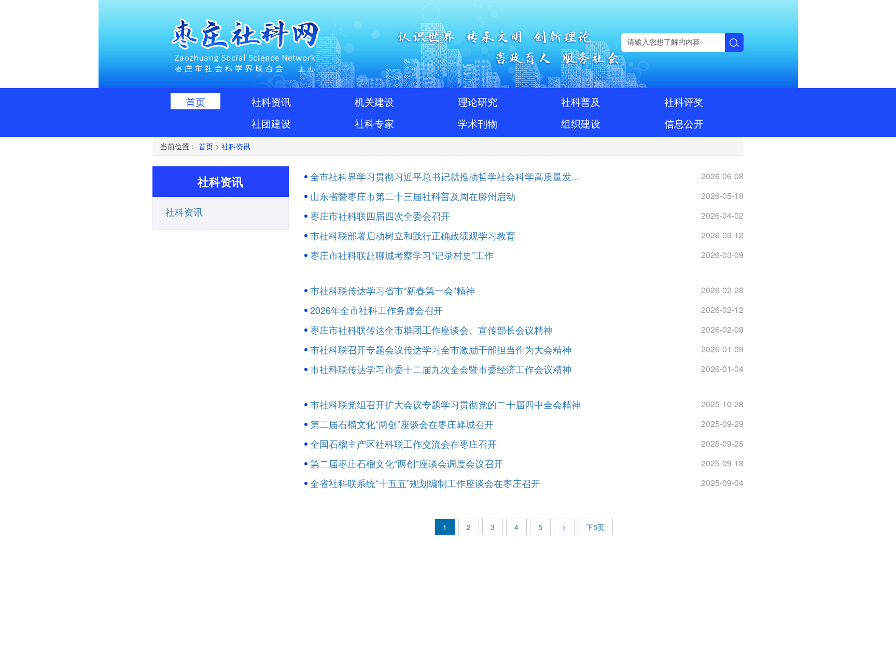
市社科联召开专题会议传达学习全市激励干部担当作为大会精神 (440, 349)
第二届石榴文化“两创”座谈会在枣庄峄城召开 (402, 424)
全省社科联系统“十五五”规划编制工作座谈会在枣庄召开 (425, 483)
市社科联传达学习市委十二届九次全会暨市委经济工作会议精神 (440, 369)
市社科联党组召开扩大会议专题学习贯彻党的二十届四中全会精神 (445, 404)
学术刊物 (477, 123)
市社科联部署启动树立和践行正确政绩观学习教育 (412, 235)
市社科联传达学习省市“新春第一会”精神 (392, 290)
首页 (195, 101)
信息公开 (684, 123)
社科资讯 (271, 101)
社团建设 (271, 123)
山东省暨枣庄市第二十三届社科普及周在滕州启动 (412, 196)
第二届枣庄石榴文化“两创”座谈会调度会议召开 (406, 463)
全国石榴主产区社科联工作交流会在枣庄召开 (403, 443)
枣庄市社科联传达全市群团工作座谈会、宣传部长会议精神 (431, 329)
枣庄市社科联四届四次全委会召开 (380, 215)
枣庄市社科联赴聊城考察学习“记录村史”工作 (402, 255)
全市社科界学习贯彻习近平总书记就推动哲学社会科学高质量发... (444, 176)
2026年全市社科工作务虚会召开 (376, 310)
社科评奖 (684, 101)
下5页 (595, 527)
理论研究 (477, 101)
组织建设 (580, 123)
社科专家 (374, 123)
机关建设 (374, 101)
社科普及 (580, 101)
